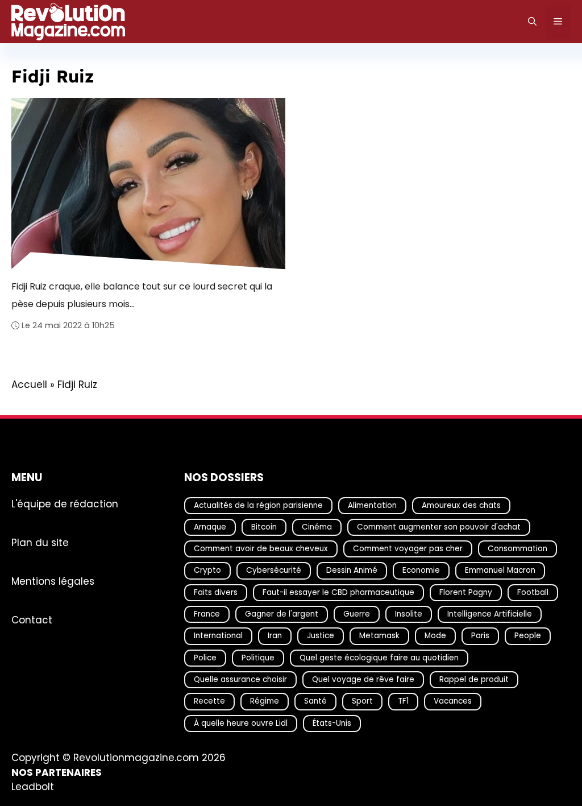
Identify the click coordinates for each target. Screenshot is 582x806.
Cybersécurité (273, 570)
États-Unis (332, 722)
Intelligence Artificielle (489, 614)
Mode (435, 635)
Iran (275, 635)
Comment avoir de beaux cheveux (261, 548)
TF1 (403, 701)
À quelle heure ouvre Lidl (241, 722)
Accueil (29, 384)
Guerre (356, 614)
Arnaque (210, 526)
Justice (320, 635)
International (218, 635)
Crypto (207, 570)
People (527, 635)
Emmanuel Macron (500, 570)
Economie (421, 570)
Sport (362, 701)
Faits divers (216, 591)
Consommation (517, 548)
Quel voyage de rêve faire (363, 679)
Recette (209, 701)
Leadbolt (32, 786)
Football (532, 591)
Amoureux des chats (461, 504)
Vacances (453, 701)
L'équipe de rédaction (64, 503)
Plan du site (40, 542)
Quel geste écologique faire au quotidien (379, 657)
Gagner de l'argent (281, 614)
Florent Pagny (465, 591)
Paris (480, 635)
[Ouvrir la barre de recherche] (532, 22)
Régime (264, 701)
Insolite (408, 614)
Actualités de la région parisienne (258, 504)
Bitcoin (264, 526)
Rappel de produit (474, 679)
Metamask (379, 635)
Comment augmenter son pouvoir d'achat (439, 526)
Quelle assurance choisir (240, 679)
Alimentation (372, 504)
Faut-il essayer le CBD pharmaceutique (338, 591)
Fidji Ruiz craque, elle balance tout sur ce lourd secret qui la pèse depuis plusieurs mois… (141, 295)
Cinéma (317, 526)
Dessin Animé (351, 570)
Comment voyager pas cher (408, 548)
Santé (315, 701)
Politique (258, 657)
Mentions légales (52, 581)
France (207, 614)
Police (205, 657)
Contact (31, 619)
